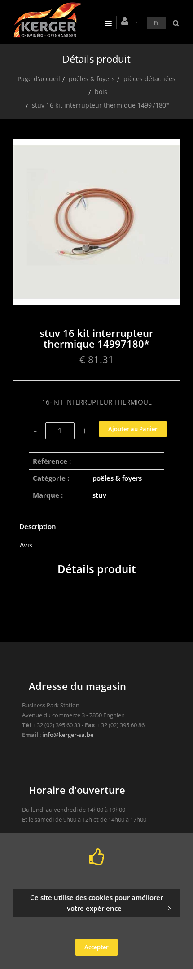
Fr (156, 22)
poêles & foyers (92, 78)
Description (37, 526)
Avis (26, 544)
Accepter (96, 947)
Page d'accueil (39, 78)
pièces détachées (149, 78)
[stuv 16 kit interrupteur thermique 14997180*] (96, 145)
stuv (99, 495)
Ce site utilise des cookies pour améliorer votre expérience (96, 903)
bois (101, 91)
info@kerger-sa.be (67, 735)
